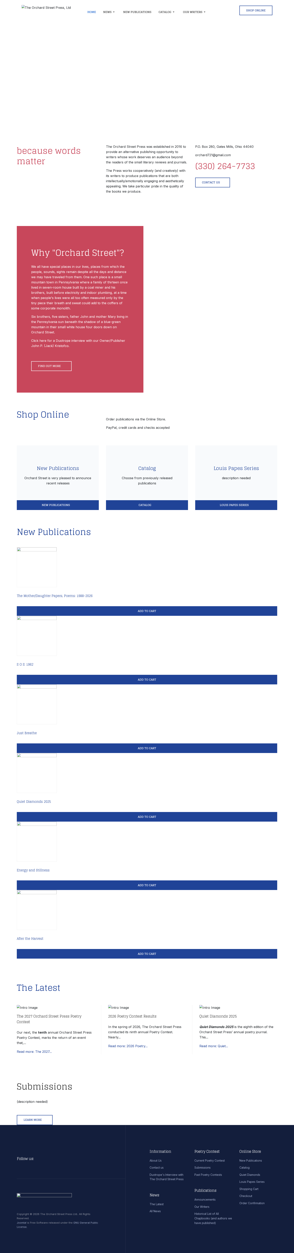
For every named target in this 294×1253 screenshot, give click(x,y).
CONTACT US (211, 182)
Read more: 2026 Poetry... (128, 1046)
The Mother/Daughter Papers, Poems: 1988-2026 (55, 596)
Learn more (33, 1119)
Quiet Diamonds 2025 (34, 801)
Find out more (50, 365)
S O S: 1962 (25, 664)
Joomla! (21, 1222)
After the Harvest (30, 938)
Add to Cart (147, 610)
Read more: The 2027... (34, 1052)
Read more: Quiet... (213, 1046)
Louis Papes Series (236, 468)
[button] (110, 12)
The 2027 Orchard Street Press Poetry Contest (49, 1019)
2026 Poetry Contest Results (132, 1016)
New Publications (58, 468)
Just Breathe (27, 733)
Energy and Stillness (33, 870)
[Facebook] (38, 1159)
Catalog (147, 468)
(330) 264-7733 (225, 165)
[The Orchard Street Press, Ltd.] (50, 12)
